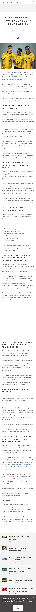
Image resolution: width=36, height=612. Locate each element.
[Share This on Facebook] (5, 8)
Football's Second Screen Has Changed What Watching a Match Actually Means (21, 590)
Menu (33, 2)
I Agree (18, 608)
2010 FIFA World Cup (18, 77)
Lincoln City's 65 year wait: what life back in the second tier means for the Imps (20, 559)
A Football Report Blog (11, 2)
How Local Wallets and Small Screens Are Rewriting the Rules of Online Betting (21, 570)
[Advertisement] (18, 322)
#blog (18, 528)
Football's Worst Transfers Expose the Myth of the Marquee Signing (20, 548)
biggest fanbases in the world (16, 380)
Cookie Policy (23, 598)
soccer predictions (28, 134)
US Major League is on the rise (19, 464)
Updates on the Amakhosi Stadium (20, 295)
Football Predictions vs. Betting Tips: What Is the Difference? (19, 538)
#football (11, 528)
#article (25, 528)
